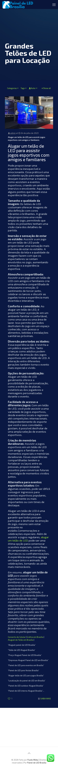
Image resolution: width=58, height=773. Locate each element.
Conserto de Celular (17, 637)
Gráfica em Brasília (35, 637)
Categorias (12, 88)
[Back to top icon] (29, 753)
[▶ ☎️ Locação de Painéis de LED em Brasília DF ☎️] (17, 4)
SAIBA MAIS (45, 698)
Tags (23, 88)
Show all (47, 88)
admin (13, 133)
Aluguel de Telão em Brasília (20, 640)
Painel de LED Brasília (36, 762)
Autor (33, 88)
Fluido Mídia (32, 760)
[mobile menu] (54, 4)
